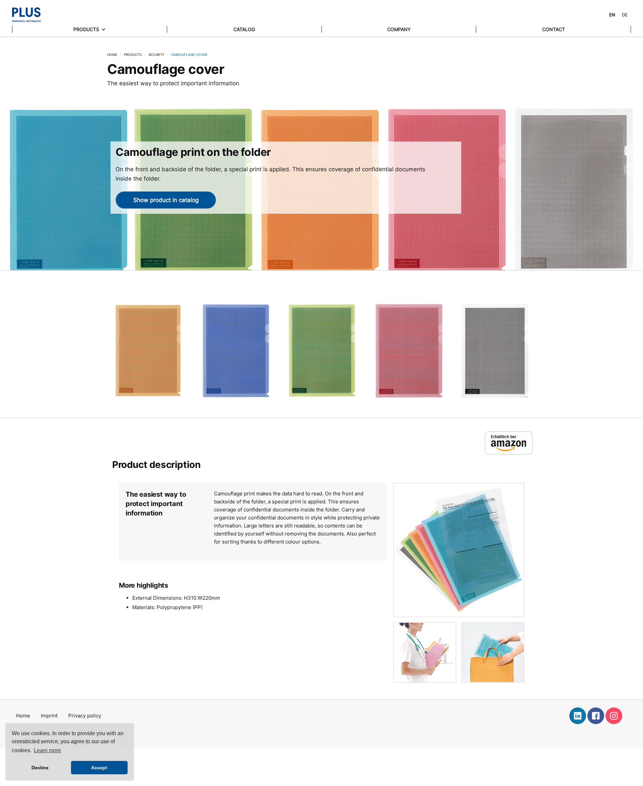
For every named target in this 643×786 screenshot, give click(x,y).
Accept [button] (99, 767)
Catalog (244, 29)
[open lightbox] (148, 351)
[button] (90, 29)
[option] (625, 15)
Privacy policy (84, 715)
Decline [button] (40, 767)
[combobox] (612, 15)
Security (156, 55)
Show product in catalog (166, 200)
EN (612, 14)
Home (112, 55)
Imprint (49, 715)
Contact (553, 29)
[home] (26, 14)
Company (399, 29)
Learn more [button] (47, 750)
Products (133, 55)
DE (625, 14)
